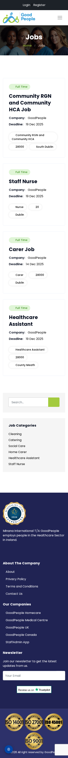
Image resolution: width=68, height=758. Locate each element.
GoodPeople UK (17, 627)
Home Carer (17, 452)
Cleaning (15, 434)
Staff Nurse (16, 464)
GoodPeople (52, 752)
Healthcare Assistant (24, 458)
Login (26, 5)
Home (27, 45)
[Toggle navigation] (60, 17)
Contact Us (14, 594)
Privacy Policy (16, 579)
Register (39, 5)
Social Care (16, 446)
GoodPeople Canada (21, 635)
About (10, 572)
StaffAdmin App (17, 642)
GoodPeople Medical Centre (27, 620)
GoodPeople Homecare (23, 613)
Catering (15, 440)
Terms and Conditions (22, 586)
